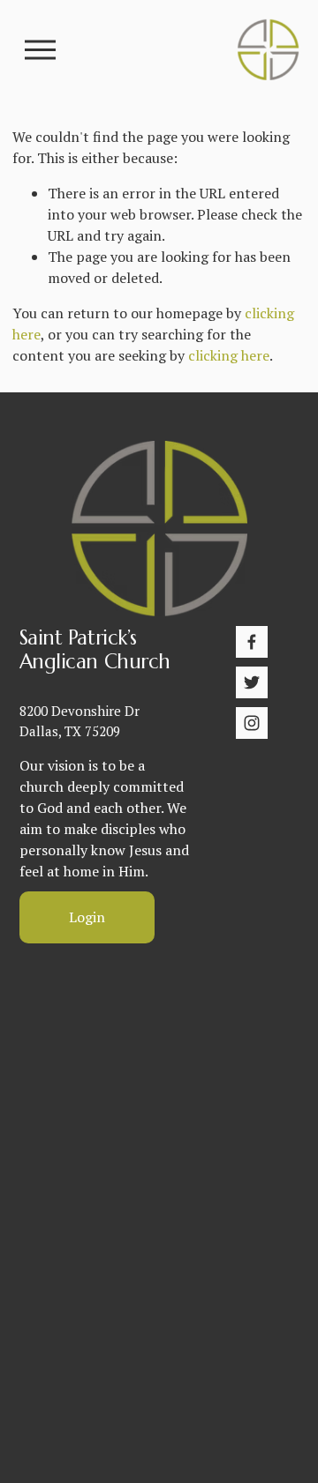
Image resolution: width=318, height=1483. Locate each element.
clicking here (228, 355)
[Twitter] (252, 682)
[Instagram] (252, 723)
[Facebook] (252, 642)
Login (87, 917)
